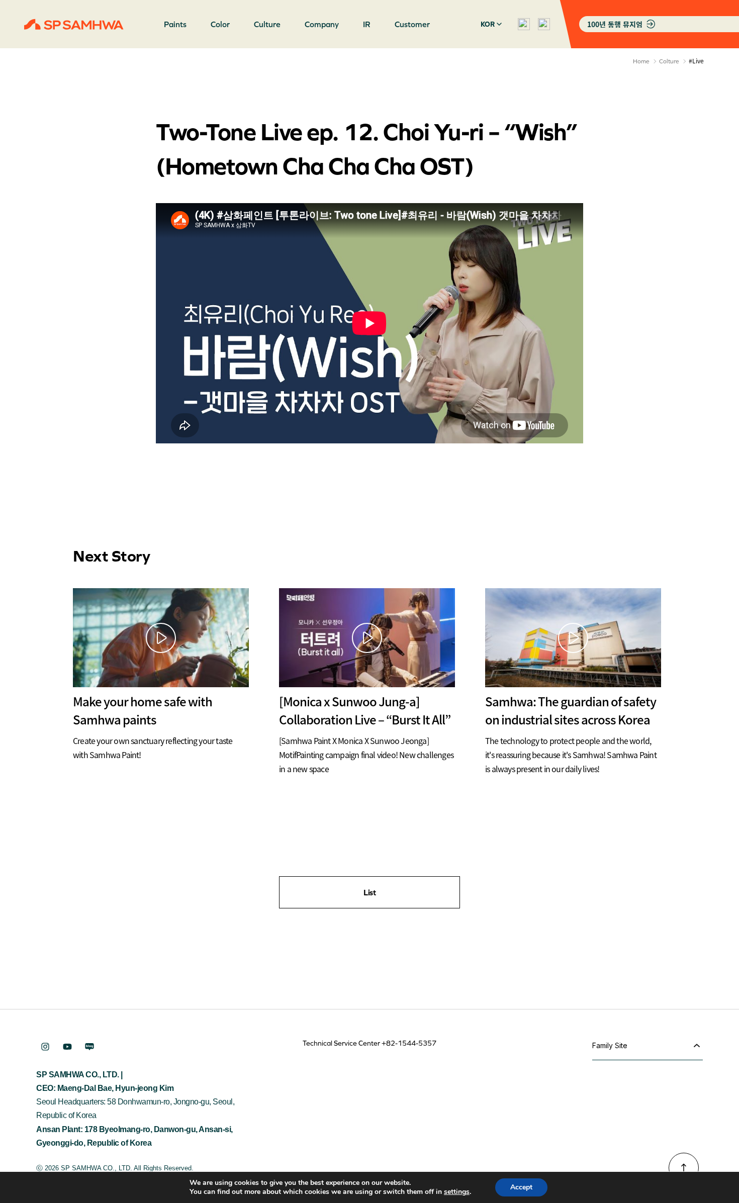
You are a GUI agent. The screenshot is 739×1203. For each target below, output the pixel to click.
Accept (521, 1187)
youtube (67, 1047)
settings (457, 1191)
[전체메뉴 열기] (544, 24)
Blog (89, 1047)
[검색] (524, 24)
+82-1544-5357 (409, 1043)
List (369, 892)
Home (641, 61)
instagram (45, 1047)
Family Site (609, 1045)
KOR (488, 24)
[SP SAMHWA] (74, 24)
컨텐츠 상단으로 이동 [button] (684, 1168)
